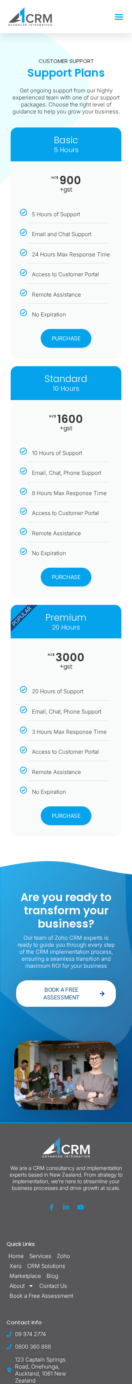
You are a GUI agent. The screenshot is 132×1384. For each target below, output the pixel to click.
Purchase (66, 338)
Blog (52, 1275)
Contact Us (53, 1285)
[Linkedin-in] (66, 1207)
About (17, 1285)
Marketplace (25, 1275)
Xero (16, 1265)
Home (16, 1255)
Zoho (63, 1255)
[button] (119, 17)
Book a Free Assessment (41, 1295)
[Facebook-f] (51, 1207)
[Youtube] (80, 1207)
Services (40, 1255)
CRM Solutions (46, 1265)
